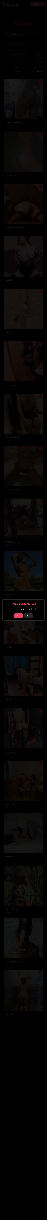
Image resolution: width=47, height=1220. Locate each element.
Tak (18, 616)
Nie (28, 616)
